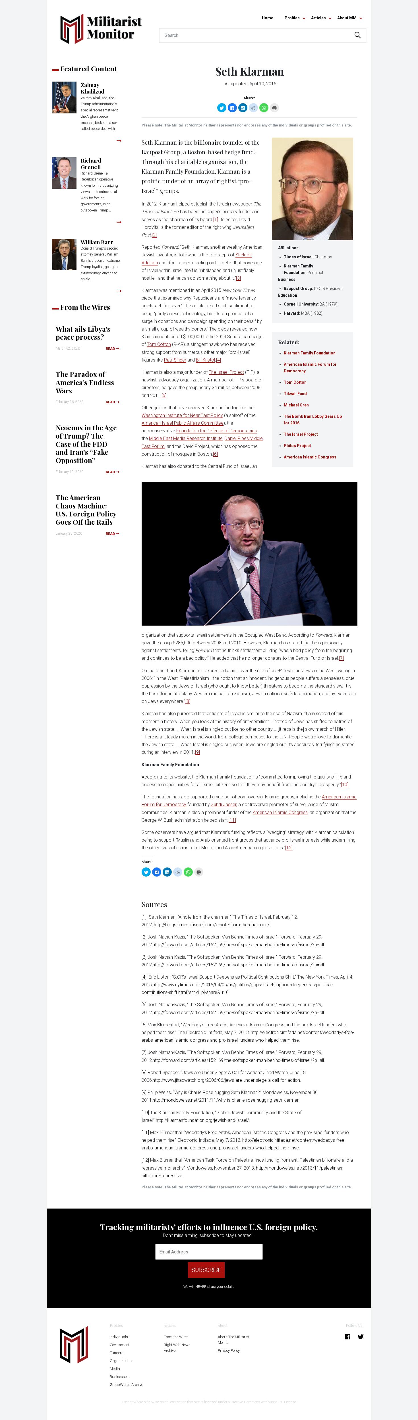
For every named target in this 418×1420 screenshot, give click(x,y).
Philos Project (297, 445)
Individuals (119, 1337)
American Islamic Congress (310, 457)
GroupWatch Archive (126, 1384)
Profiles (292, 18)
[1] (215, 219)
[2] (154, 235)
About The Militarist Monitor (233, 1340)
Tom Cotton (295, 382)
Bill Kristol (205, 360)
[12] (289, 847)
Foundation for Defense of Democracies (216, 430)
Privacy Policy (229, 1350)
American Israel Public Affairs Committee (183, 423)
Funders (116, 1353)
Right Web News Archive (177, 1348)
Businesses (119, 1377)
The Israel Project (301, 434)
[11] (232, 820)
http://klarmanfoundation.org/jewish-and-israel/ (202, 1120)
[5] (164, 395)
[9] (197, 752)
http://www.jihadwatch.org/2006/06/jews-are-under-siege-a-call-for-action (226, 1080)
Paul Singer (175, 360)
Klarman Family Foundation (310, 353)
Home (267, 18)
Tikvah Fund (295, 393)
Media (115, 1369)
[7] (341, 658)
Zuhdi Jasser (223, 804)
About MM (347, 18)
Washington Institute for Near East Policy (182, 415)
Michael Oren (296, 405)
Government (119, 1345)
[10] (344, 784)
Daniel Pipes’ (237, 438)
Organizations (121, 1361)
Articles (318, 18)
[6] (215, 454)
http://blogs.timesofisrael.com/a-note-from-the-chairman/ (211, 924)
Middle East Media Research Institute (186, 438)
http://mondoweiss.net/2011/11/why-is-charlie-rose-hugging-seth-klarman (226, 1100)
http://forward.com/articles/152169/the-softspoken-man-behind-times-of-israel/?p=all (238, 944)
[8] (187, 701)
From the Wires (176, 1337)
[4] (218, 360)
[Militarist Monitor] (101, 25)
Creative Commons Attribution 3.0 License (263, 1402)
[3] (238, 278)
